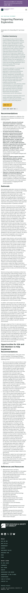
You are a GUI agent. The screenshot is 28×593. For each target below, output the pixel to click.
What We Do (4, 543)
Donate (3, 569)
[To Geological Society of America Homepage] (7, 10)
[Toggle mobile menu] (26, 9)
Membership (4, 545)
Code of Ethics (5, 579)
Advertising (4, 576)
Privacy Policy (5, 585)
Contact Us (4, 581)
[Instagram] (11, 534)
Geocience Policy (6, 550)
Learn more (7, 5)
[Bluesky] (14, 534)
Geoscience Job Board (7, 572)
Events (3, 548)
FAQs (2, 557)
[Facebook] (2, 534)
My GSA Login (5, 563)
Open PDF (6, 105)
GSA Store (4, 567)
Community (4, 565)
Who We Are (4, 541)
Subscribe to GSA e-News (8, 574)
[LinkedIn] (5, 534)
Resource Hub (5, 552)
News (2, 555)
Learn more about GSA (9, 109)
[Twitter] (8, 534)
